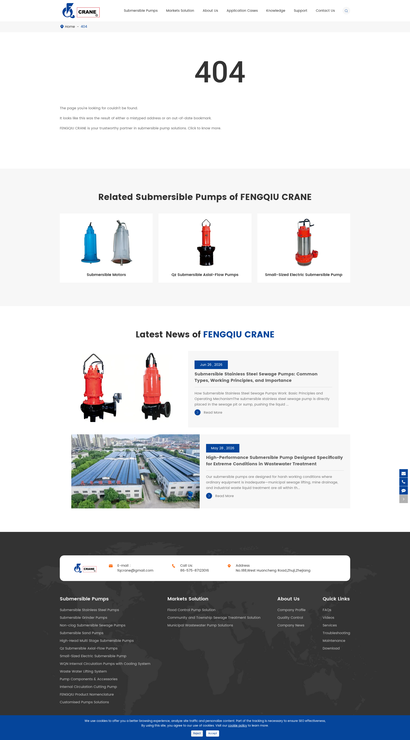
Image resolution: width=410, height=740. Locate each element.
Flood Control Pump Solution (191, 610)
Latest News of (205, 335)
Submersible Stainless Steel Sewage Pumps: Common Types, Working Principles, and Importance (256, 377)
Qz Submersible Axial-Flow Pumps (205, 275)
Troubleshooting (336, 633)
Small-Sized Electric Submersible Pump (303, 275)
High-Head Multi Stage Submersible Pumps (97, 641)
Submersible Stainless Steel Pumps (89, 610)
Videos (328, 617)
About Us (210, 10)
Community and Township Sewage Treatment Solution (214, 617)
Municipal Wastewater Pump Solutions (200, 625)
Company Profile (291, 610)
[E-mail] (403, 473)
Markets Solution (180, 10)
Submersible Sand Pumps (81, 633)
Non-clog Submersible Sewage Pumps (92, 625)
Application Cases (242, 10)
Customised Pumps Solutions (84, 702)
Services (330, 625)
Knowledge (275, 10)
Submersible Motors (106, 275)
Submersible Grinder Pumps (83, 617)
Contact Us (325, 10)
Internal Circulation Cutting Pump (88, 687)
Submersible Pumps (141, 10)
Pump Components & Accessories (88, 679)
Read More (209, 412)
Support (300, 10)
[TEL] (403, 482)
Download (331, 648)
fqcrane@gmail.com (135, 570)
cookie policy (237, 725)
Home (70, 26)
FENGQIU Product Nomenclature (87, 694)
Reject (197, 733)
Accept (212, 733)
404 (84, 26)
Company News (290, 625)
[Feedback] (403, 490)
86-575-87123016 (194, 570)
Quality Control (290, 617)
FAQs (327, 610)
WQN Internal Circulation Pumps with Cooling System (105, 664)
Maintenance (334, 641)
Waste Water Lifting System (83, 671)
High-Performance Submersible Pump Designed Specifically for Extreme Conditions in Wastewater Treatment (274, 461)
